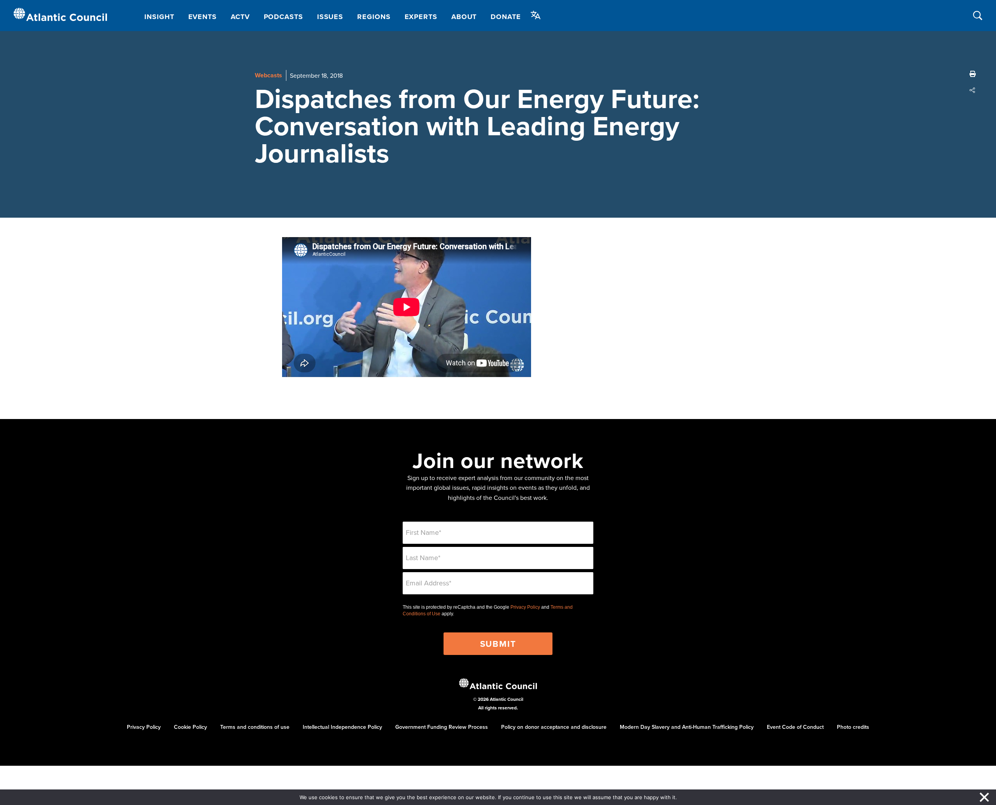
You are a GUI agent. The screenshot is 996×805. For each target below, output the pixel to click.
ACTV (240, 17)
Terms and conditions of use (254, 727)
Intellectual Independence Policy (342, 727)
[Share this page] (972, 90)
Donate (506, 17)
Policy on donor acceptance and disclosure (554, 727)
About (464, 17)
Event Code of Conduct (795, 727)
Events (202, 17)
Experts (421, 17)
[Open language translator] (536, 15)
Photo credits (853, 727)
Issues (330, 17)
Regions (373, 17)
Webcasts (268, 75)
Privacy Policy (525, 607)
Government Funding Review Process (441, 727)
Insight (159, 17)
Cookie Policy (190, 727)
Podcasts (283, 17)
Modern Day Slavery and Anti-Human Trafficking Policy (687, 727)
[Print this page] (972, 74)
